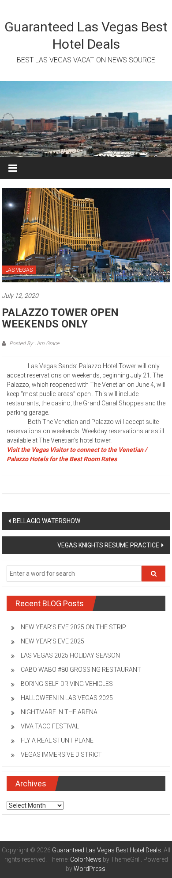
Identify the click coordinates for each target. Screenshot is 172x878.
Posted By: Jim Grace (33, 343)
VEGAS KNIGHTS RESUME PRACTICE (108, 545)
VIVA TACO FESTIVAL (50, 726)
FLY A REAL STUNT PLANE (57, 740)
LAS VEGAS (19, 270)
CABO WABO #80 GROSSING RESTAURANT (81, 669)
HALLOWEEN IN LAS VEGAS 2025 (67, 697)
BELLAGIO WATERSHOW (46, 520)
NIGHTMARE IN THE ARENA (59, 712)
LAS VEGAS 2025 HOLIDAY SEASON (70, 655)
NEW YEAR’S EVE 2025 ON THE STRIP (73, 627)
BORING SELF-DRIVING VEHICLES (67, 683)
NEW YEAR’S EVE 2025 (52, 641)
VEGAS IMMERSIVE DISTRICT (61, 754)
